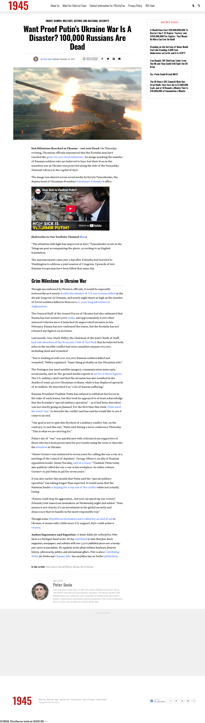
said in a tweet (82, 463)
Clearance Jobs (62, 556)
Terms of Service (88, 699)
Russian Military (65, 567)
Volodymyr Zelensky (89, 182)
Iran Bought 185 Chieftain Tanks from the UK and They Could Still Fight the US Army (169, 64)
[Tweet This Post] (107, 58)
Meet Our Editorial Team (74, 5)
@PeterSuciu (111, 556)
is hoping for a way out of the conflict (74, 487)
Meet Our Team (52, 699)
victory (35, 528)
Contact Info (64, 699)
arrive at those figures (107, 374)
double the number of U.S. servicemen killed (87, 294)
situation (41, 447)
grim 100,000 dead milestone (64, 157)
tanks (71, 318)
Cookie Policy (101, 699)
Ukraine (76, 567)
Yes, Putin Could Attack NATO (164, 74)
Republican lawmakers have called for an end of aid (80, 519)
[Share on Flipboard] (113, 58)
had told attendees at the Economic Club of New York (64, 342)
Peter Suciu (47, 59)
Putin (48, 567)
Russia (54, 567)
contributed (80, 539)
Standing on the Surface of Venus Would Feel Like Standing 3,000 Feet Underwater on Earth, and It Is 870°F (169, 50)
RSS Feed (149, 5)
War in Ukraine (86, 567)
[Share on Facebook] (102, 58)
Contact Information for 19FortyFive (107, 5)
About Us (55, 5)
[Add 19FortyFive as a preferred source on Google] (90, 59)
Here (83, 237)
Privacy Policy (135, 5)
